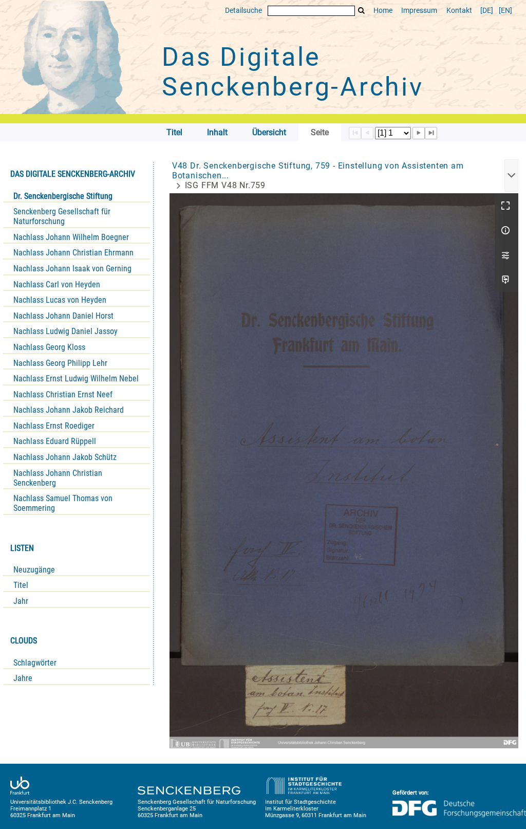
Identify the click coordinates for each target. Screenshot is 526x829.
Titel (20, 585)
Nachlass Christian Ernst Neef (62, 394)
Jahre (22, 678)
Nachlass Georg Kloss (49, 347)
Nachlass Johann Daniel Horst (63, 316)
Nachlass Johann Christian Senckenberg (57, 478)
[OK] (361, 10)
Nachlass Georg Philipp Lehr (60, 363)
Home (382, 10)
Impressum (419, 10)
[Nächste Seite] (418, 133)
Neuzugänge (34, 570)
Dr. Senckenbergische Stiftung (62, 196)
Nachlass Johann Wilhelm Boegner (71, 237)
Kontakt (459, 10)
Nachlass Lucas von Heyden (59, 300)
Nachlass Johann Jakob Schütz (65, 457)
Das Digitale (293, 72)
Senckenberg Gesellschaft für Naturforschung (61, 216)
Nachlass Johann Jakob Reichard (68, 410)
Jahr (20, 601)
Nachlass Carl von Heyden (56, 284)
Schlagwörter (35, 663)
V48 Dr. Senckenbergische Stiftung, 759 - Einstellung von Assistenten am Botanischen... (318, 170)
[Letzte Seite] (431, 133)
